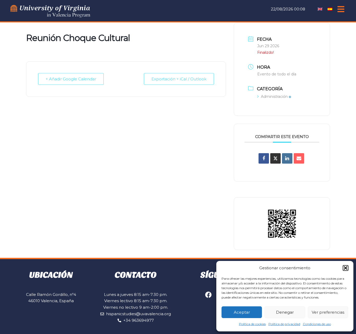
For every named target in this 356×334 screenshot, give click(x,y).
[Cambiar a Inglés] (320, 8)
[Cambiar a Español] (330, 8)
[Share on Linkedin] (287, 158)
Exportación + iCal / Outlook (178, 78)
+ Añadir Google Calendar (71, 78)
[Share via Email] (299, 158)
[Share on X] (275, 158)
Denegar (285, 312)
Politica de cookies (252, 324)
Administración (274, 96)
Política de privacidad (284, 324)
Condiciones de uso (317, 324)
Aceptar (242, 312)
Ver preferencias (328, 312)
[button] (345, 268)
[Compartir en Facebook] (264, 158)
